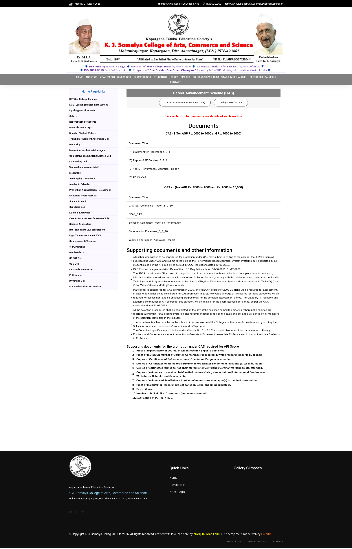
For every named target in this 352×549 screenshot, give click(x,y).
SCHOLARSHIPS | (202, 77)
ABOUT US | (92, 77)
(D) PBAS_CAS (137, 177)
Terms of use (233, 541)
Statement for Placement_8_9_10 (148, 231)
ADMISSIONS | (124, 77)
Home (173, 477)
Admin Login (177, 485)
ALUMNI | (243, 77)
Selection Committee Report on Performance (155, 222)
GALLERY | (270, 77)
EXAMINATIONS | (143, 77)
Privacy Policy (257, 541)
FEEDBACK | (256, 77)
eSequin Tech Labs (206, 534)
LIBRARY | (173, 77)
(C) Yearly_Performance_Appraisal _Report (154, 168)
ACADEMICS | (107, 77)
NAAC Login (177, 492)
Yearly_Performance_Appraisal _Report (152, 239)
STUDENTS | (160, 77)
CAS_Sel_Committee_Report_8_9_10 (151, 205)
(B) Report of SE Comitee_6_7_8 (148, 160)
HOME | (80, 77)
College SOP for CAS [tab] (230, 102)
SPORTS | (186, 77)
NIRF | (233, 77)
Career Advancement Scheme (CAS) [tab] (185, 102)
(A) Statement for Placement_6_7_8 (149, 151)
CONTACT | (176, 82)
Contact (278, 541)
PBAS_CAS (135, 214)
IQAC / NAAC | (221, 77)
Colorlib (266, 534)
